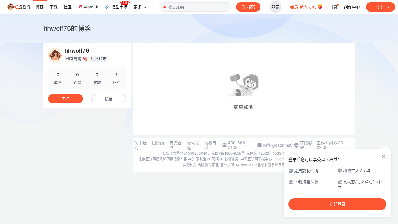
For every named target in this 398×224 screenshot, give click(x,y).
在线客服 (306, 145)
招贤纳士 (158, 145)
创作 (380, 6)
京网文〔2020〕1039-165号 (269, 153)
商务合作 (175, 145)
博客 (40, 6)
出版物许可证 (208, 165)
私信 (109, 98)
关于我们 (140, 145)
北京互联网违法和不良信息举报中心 (166, 159)
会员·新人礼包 (303, 6)
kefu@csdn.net (277, 145)
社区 (68, 6)
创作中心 (352, 6)
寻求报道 (193, 145)
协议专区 (211, 145)
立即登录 (337, 204)
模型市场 (119, 6)
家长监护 (203, 159)
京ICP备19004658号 (228, 153)
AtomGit (90, 6)
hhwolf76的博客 (67, 28)
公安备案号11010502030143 (186, 153)
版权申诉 (189, 165)
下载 (54, 6)
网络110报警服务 (225, 159)
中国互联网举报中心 (256, 159)
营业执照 (227, 165)
